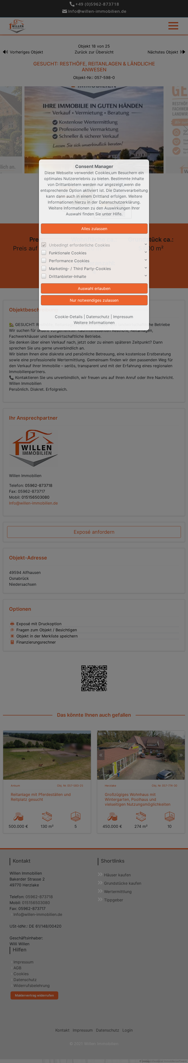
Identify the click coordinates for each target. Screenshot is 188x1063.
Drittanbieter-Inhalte (67, 276)
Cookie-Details (68, 316)
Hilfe (117, 213)
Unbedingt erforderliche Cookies (79, 245)
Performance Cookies (69, 260)
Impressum (123, 316)
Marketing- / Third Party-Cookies (80, 268)
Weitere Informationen (94, 322)
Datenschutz (97, 316)
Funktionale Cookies (67, 252)
